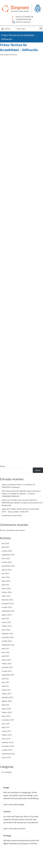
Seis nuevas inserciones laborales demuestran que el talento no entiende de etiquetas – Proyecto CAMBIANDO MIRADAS (21, 494)
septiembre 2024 (8, 566)
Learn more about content (14, 828)
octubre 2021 (7, 671)
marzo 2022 (6, 659)
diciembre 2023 (7, 599)
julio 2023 (5, 618)
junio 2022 (6, 652)
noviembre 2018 (8, 746)
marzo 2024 (6, 588)
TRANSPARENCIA (22, 19)
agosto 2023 (7, 614)
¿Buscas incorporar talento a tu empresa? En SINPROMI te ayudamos (18, 485)
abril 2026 (5, 547)
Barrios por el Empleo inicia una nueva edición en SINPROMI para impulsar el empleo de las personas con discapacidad (22, 503)
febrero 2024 (7, 592)
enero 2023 (6, 629)
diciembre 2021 (7, 667)
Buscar (2, 466)
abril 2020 (5, 705)
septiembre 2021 (8, 674)
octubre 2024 (7, 562)
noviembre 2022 (8, 637)
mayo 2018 (6, 757)
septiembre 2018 (8, 753)
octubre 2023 (7, 607)
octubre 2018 (7, 750)
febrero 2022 (7, 663)
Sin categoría (6, 772)
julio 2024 (5, 573)
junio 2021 (6, 682)
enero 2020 (6, 716)
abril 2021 (5, 686)
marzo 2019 (6, 731)
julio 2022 (5, 648)
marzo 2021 (6, 690)
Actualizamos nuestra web (12, 515)
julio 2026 (5, 543)
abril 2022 (5, 656)
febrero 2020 (7, 712)
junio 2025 (6, 558)
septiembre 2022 (8, 644)
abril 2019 (5, 727)
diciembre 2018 (7, 742)
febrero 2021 (7, 693)
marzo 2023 (6, 622)
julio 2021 (5, 678)
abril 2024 (5, 584)
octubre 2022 (7, 641)
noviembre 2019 (8, 720)
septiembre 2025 (8, 554)
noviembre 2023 (8, 603)
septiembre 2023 (8, 611)
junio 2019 (6, 723)
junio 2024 (6, 577)
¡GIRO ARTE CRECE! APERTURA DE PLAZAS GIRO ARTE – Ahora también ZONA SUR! (20, 510)
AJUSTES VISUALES (23, 22)
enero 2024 (6, 596)
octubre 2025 (7, 551)
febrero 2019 (7, 735)
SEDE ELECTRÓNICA (23, 16)
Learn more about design (13, 804)
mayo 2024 (6, 581)
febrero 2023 (7, 626)
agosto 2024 (7, 569)
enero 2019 (6, 738)
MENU (7, 28)
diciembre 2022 (7, 633)
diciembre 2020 (7, 697)
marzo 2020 (6, 708)
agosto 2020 (7, 701)
